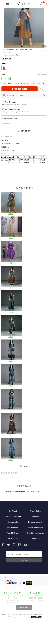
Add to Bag (19, 89)
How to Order (12, 527)
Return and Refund (35, 527)
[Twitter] (8, 544)
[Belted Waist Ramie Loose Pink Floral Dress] (11, 228)
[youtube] (25, 544)
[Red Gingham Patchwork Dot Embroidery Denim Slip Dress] (11, 277)
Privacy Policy (35, 511)
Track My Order (13, 533)
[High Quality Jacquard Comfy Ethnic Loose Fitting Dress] (11, 252)
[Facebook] (2, 544)
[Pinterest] (14, 544)
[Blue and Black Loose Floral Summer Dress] (11, 351)
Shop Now (24, 607)
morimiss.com (24, 3)
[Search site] (40, 3)
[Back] (2, 3)
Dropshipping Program (35, 533)
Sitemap (35, 517)
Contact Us (35, 538)
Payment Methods (35, 522)
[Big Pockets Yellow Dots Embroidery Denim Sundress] (11, 449)
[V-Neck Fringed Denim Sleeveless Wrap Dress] (11, 302)
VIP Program (13, 538)
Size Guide (43, 74)
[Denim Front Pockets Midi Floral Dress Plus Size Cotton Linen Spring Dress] (11, 203)
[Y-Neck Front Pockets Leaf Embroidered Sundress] (11, 375)
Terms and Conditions (12, 517)
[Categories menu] (7, 3)
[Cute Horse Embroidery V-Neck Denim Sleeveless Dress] (11, 400)
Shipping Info (13, 522)
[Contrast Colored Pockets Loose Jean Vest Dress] (11, 425)
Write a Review (24, 486)
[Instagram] (19, 544)
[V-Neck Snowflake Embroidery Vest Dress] (11, 326)
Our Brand (13, 511)
